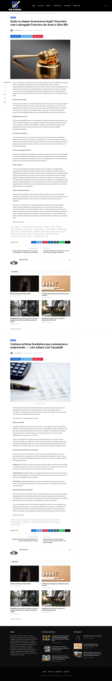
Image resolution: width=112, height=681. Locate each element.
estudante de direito (39, 233)
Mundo (48, 5)
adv (12, 226)
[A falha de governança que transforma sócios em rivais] (56, 284)
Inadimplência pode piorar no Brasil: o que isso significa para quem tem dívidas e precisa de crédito (24, 320)
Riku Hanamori (18, 30)
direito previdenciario (26, 231)
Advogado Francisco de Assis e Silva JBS (32, 226)
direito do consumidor (39, 229)
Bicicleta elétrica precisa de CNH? (20, 293)
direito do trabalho (50, 229)
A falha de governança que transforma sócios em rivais (55, 294)
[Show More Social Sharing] (44, 36)
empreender (26, 522)
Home (33, 5)
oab (47, 236)
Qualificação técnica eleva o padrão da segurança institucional (53, 319)
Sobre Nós (76, 5)
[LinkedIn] (4, 94)
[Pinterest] (4, 98)
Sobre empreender (15, 524)
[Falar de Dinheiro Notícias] (15, 5)
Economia (67, 5)
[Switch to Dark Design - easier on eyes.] (107, 5)
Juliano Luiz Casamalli (54, 522)
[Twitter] (4, 90)
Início (11, 13)
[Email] (4, 102)
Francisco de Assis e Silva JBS (18, 236)
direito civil (59, 226)
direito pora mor (15, 231)
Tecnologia (57, 5)
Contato (50, 671)
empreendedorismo (16, 522)
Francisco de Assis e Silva (52, 233)
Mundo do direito (40, 236)
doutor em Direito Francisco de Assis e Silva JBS (53, 231)
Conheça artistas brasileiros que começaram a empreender (45, 519)
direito (52, 226)
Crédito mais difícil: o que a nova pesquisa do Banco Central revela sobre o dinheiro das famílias (92, 654)
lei (33, 236)
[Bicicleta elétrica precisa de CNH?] (24, 284)
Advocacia (17, 226)
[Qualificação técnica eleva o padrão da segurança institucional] (56, 308)
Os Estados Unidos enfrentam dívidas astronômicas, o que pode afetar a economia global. (60, 657)
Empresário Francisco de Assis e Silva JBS (21, 233)
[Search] (105, 5)
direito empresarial (62, 229)
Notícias (41, 5)
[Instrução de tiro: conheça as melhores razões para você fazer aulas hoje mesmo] (46, 649)
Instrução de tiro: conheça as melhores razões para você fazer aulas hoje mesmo (60, 648)
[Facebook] (4, 86)
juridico (29, 236)
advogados (46, 226)
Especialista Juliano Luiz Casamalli (39, 522)
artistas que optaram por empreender (20, 519)
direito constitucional (16, 229)
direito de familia (27, 229)
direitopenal (36, 231)
